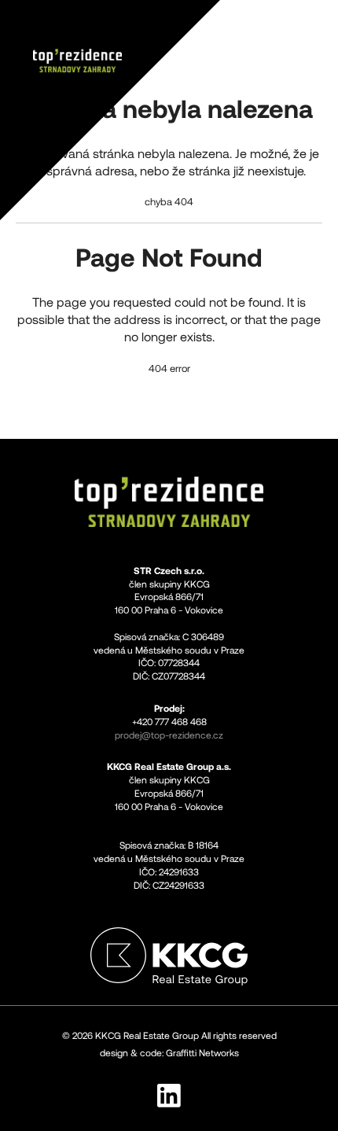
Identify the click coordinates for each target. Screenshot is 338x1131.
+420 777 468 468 (169, 722)
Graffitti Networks (202, 1053)
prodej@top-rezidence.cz (169, 735)
